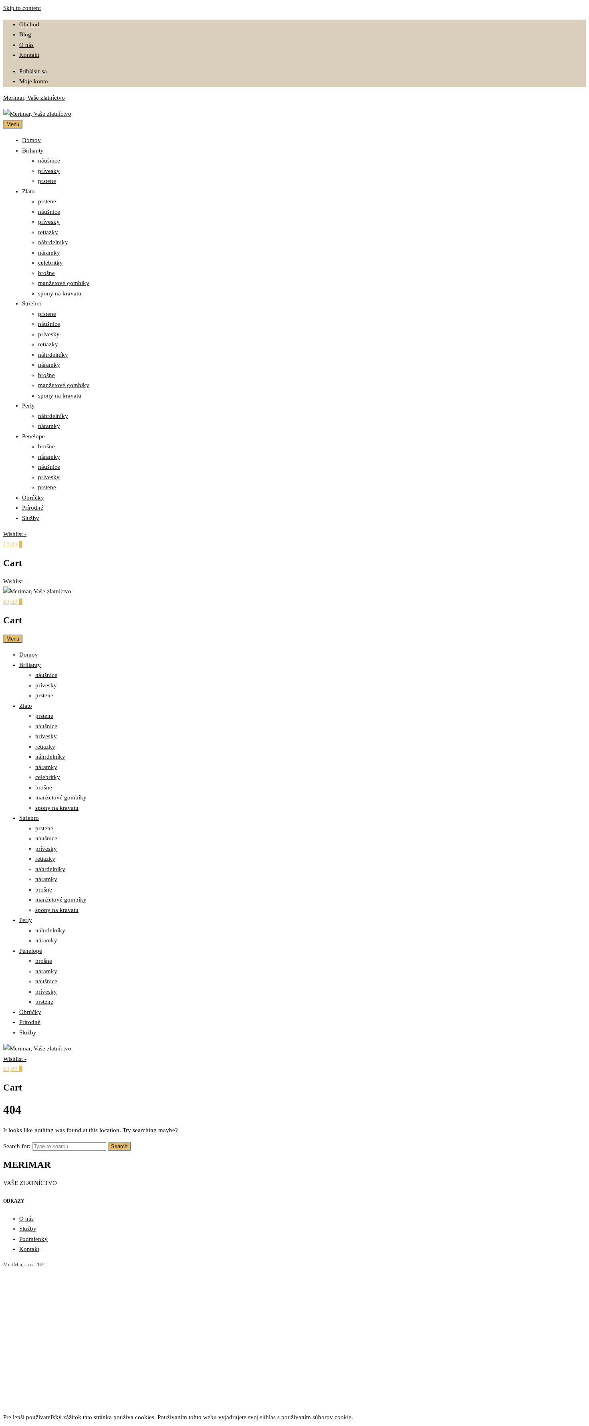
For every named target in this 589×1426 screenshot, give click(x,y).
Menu (12, 124)
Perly (28, 405)
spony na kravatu (59, 293)
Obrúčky (33, 497)
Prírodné (32, 507)
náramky (49, 252)
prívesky (49, 171)
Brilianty (33, 150)
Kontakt (29, 55)
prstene (47, 181)
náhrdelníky (53, 242)
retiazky (48, 232)
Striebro (32, 303)
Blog (25, 34)
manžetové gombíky (63, 283)
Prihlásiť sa (33, 71)
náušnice (49, 160)
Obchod (29, 24)
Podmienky (33, 1239)
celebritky (50, 262)
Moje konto (33, 81)
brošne (46, 273)
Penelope (33, 436)
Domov (31, 140)
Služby (30, 518)
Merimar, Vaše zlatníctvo (34, 97)
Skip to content (22, 8)
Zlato (28, 191)
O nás (26, 45)
